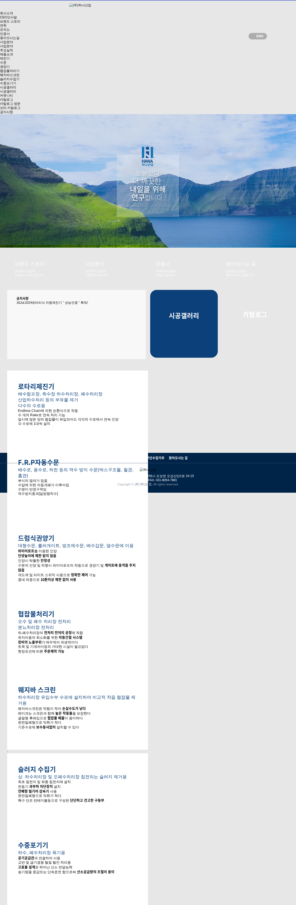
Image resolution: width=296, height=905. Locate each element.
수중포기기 (8, 83)
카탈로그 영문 (10, 104)
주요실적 (6, 50)
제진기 (5, 58)
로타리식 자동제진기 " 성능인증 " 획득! (60, 302)
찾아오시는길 (10, 38)
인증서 (5, 34)
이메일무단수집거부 (150, 458)
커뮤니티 (6, 95)
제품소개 (6, 54)
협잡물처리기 (10, 71)
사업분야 (6, 42)
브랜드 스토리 (10, 21)
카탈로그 (6, 99)
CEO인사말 (8, 17)
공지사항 (6, 112)
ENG (259, 36)
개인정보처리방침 (121, 458)
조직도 (5, 29)
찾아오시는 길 (178, 458)
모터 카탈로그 (10, 108)
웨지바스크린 (10, 75)
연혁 (3, 25)
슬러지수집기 (10, 79)
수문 (3, 62)
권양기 (5, 66)
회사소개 (6, 13)
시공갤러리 (8, 87)
